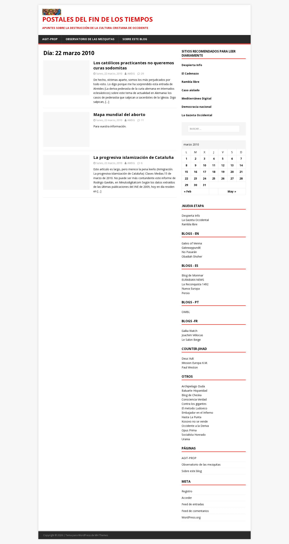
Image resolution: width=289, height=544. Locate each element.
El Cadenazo (190, 73)
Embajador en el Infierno (197, 412)
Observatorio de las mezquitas (90, 39)
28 (241, 178)
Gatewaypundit (191, 247)
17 (204, 172)
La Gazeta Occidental (197, 115)
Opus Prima (189, 430)
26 (222, 178)
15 (186, 172)
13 (232, 165)
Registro (187, 491)
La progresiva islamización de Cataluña (133, 157)
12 (222, 165)
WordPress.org (191, 517)
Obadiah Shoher (192, 256)
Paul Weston (190, 367)
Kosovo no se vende (195, 421)
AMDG (131, 73)
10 (204, 165)
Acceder (187, 498)
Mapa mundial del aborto (119, 114)
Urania (186, 439)
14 (241, 165)
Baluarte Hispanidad (194, 390)
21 (241, 172)
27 (232, 178)
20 (232, 172)
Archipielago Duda (193, 386)
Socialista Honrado (194, 434)
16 (195, 172)
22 (186, 178)
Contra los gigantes (194, 404)
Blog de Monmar (192, 275)
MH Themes (101, 535)
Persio (186, 293)
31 (204, 185)
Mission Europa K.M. (195, 363)
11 (142, 120)
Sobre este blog (134, 39)
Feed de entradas (193, 504)
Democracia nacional (196, 107)
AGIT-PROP (50, 39)
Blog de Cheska (192, 395)
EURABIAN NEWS (193, 280)
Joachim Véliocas (192, 335)
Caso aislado (191, 90)
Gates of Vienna (192, 243)
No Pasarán (189, 252)
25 (213, 178)
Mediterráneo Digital (196, 98)
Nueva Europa (191, 288)
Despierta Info (192, 65)
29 (142, 73)
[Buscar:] (214, 128)
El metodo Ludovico (194, 408)
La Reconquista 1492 (195, 284)
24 (204, 178)
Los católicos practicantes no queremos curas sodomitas (133, 65)
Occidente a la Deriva (195, 426)
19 (222, 172)
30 (195, 185)
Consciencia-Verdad (194, 399)
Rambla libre (190, 82)
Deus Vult (188, 358)
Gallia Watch (189, 331)
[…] (107, 102)
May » (232, 191)
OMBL (186, 312)
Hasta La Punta (191, 417)
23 (195, 178)
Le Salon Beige (191, 339)
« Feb (187, 191)
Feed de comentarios (195, 511)
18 (213, 172)
